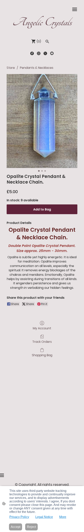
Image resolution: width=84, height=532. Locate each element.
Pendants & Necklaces (36, 67)
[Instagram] (38, 53)
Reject (31, 526)
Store (11, 67)
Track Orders (42, 341)
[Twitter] (45, 53)
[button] (47, 41)
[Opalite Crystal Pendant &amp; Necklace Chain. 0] (42, 121)
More (62, 517)
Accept (15, 526)
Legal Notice (44, 517)
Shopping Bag (42, 355)
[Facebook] (32, 53)
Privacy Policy (19, 517)
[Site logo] (42, 30)
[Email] (52, 53)
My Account (42, 328)
